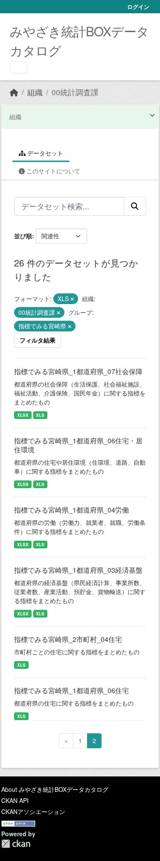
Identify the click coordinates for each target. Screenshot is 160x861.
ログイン (138, 7)
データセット (44, 153)
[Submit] (135, 206)
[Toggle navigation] (18, 67)
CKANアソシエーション (33, 811)
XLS (40, 415)
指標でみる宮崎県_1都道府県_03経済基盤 (78, 570)
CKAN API (15, 800)
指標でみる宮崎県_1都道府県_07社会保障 (78, 371)
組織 (35, 92)
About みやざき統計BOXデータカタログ (54, 789)
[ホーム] (14, 92)
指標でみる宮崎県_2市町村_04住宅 (68, 639)
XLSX (23, 415)
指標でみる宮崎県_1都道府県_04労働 (71, 510)
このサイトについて (52, 171)
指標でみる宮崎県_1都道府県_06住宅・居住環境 (78, 445)
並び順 (23, 235)
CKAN (15, 843)
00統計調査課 (75, 92)
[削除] (72, 299)
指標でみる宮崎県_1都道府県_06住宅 (71, 690)
